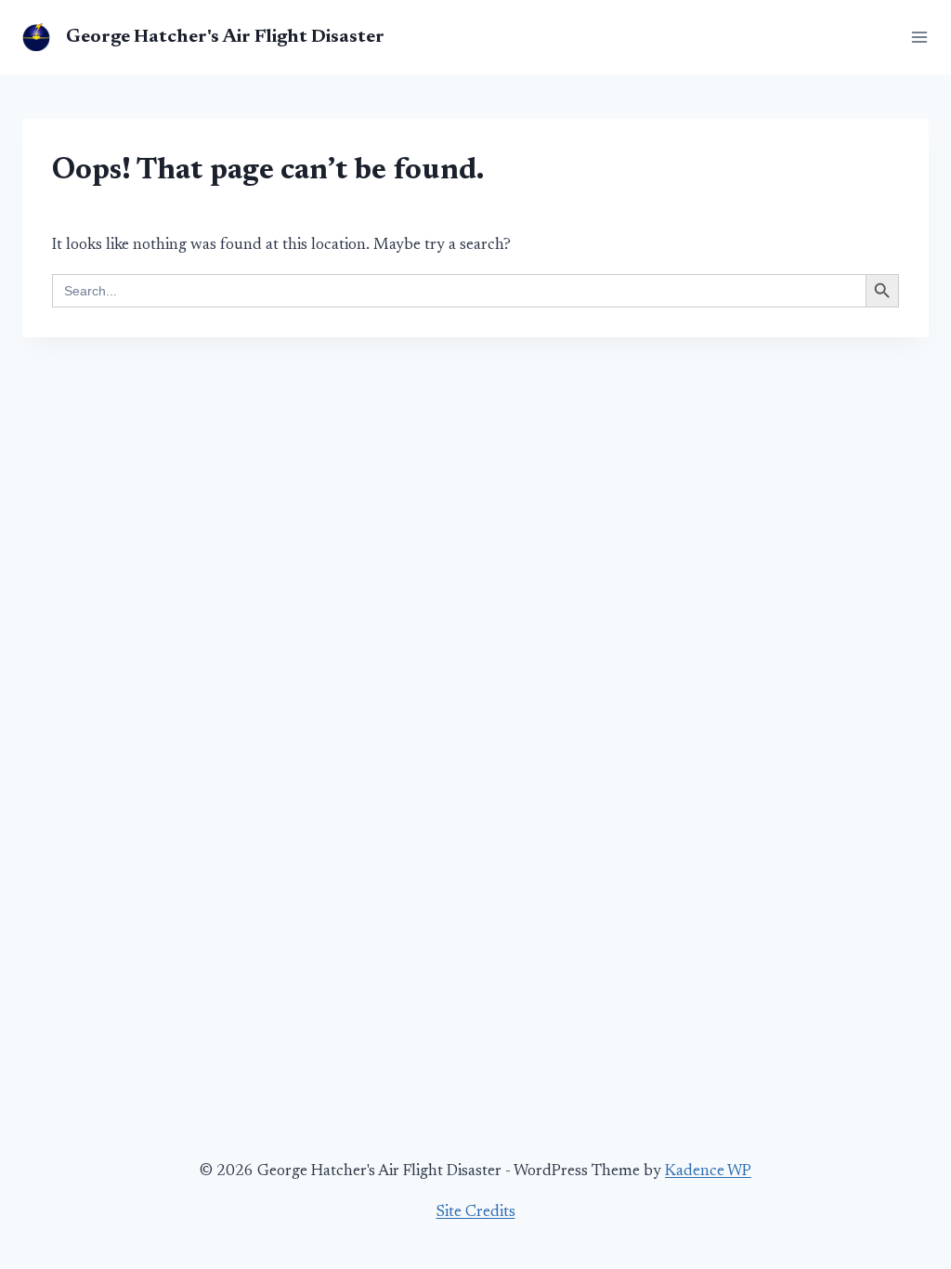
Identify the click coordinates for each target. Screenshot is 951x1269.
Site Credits (475, 1213)
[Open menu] (916, 36)
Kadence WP (708, 1172)
